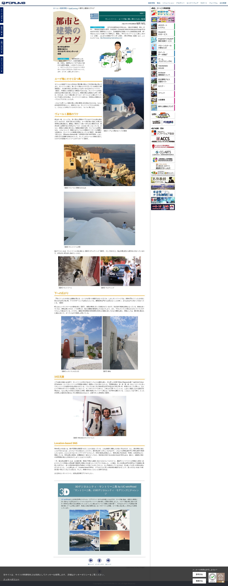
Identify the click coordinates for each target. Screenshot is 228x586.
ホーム (55, 8)
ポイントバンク (1, 64)
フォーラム (213, 3)
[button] (217, 578)
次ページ (108, 564)
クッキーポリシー (11, 579)
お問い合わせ (1, 45)
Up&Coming (73, 8)
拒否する (199, 581)
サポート (203, 3)
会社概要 (223, 3)
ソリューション (168, 3)
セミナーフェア (192, 3)
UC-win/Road (65, 499)
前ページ (91, 564)
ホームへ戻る (1, 14)
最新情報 (151, 3)
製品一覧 (1, 29)
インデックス (99, 564)
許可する (199, 574)
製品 (158, 3)
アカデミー (180, 3)
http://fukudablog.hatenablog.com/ (111, 38)
